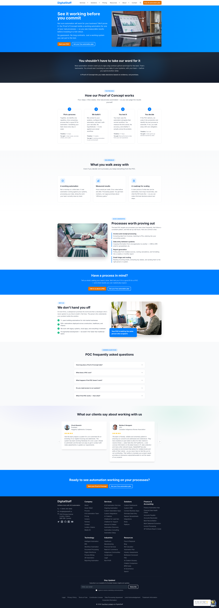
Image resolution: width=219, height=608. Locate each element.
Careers (87, 519)
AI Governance (129, 569)
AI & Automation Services (112, 505)
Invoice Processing (150, 526)
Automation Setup (110, 533)
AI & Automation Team (92, 513)
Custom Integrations (110, 513)
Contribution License (96, 597)
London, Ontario (90, 527)
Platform (127, 524)
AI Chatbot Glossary (130, 560)
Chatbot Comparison (130, 563)
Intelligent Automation (91, 541)
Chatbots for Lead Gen (111, 519)
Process (87, 511)
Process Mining (89, 555)
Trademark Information (149, 597)
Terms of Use (83, 597)
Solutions (94, 3)
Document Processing (92, 549)
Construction (108, 555)
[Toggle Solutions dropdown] (99, 3)
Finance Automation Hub (152, 508)
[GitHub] (65, 522)
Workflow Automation (92, 547)
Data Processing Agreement (114, 597)
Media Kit (88, 530)
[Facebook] (69, 522)
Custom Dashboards (130, 505)
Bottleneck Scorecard (131, 555)
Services (82, 3)
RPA (86, 544)
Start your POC (64, 44)
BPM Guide (127, 566)
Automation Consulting (111, 530)
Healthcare (107, 541)
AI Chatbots (108, 516)
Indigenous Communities (112, 552)
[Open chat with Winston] (213, 603)
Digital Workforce (90, 552)
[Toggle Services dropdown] (88, 3)
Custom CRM (128, 508)
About (124, 3)
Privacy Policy (72, 597)
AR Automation (89, 558)
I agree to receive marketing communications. (110, 590)
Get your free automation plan (83, 44)
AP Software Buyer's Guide (152, 529)
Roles (126, 522)
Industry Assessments (131, 552)
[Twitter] (58, 522)
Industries (108, 538)
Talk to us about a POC (97, 289)
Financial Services (110, 547)
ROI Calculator (128, 547)
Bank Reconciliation (150, 521)
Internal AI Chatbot (110, 524)
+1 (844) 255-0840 (66, 509)
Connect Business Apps (131, 511)
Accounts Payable (149, 515)
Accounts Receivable (150, 518)
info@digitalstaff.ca (66, 511)
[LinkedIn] (62, 522)
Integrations (128, 519)
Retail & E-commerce (111, 549)
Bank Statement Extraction (152, 523)
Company (88, 502)
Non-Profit (107, 560)
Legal (106, 558)
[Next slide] (160, 441)
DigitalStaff (64, 2)
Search (126, 571)
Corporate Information (109, 600)
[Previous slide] (59, 441)
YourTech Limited (107, 604)
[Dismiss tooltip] (209, 601)
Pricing (104, 3)
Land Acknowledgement (132, 597)
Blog (125, 544)
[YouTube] (72, 522)
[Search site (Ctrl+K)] (140, 2)
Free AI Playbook (129, 541)
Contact (134, 3)
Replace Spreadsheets (131, 516)
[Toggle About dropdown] (129, 3)
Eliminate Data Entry (130, 513)
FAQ (125, 558)
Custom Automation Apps (112, 511)
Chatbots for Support (111, 522)
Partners (87, 522)
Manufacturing (109, 544)
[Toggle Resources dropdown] (119, 3)
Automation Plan (129, 549)
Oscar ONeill (89, 508)
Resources (113, 3)
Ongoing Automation (111, 508)
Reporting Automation (92, 560)
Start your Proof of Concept (97, 486)
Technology (89, 538)
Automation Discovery (111, 527)
